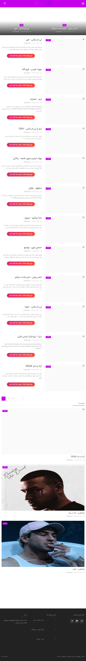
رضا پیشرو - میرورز (33, 217)
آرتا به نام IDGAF (34, 366)
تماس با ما (4, 656)
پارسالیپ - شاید (78, 569)
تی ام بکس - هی (21, 28)
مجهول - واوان (35, 188)
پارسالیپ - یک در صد (76, 513)
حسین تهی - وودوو (33, 247)
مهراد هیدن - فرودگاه (32, 69)
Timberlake (16, 32)
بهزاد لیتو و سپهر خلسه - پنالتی (27, 158)
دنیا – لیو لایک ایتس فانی (30, 336)
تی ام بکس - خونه (33, 306)
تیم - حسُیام (36, 99)
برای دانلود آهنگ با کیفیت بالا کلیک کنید (21, 56)
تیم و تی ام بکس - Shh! (30, 128)
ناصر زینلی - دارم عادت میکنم (64, 28)
